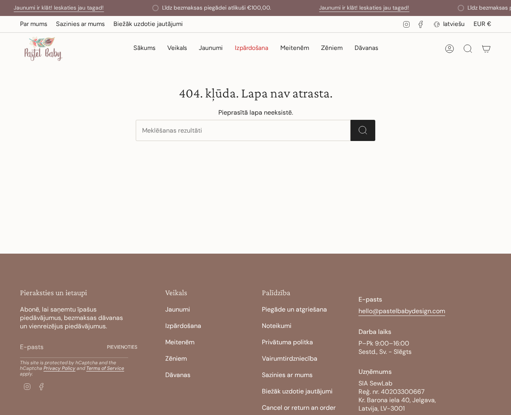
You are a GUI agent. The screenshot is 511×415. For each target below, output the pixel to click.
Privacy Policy (59, 368)
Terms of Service (105, 368)
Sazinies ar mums (80, 24)
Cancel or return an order (299, 407)
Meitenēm (179, 342)
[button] (177, 49)
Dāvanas (177, 375)
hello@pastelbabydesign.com (401, 311)
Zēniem (176, 358)
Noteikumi (276, 326)
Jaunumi (177, 309)
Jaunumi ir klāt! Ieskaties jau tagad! (59, 7)
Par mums (33, 24)
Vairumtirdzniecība (289, 358)
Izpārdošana (183, 326)
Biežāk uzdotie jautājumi (148, 24)
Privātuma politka (287, 342)
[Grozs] (486, 49)
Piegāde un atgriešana (294, 309)
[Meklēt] (363, 130)
